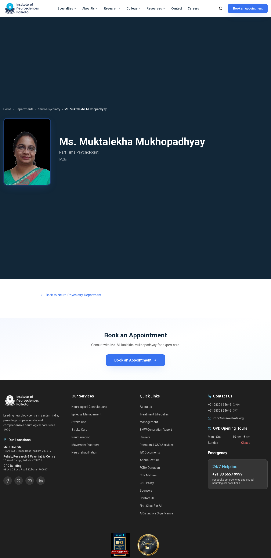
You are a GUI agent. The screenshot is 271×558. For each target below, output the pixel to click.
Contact (176, 8)
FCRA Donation (150, 467)
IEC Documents (150, 452)
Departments (24, 109)
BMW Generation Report (156, 429)
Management (149, 422)
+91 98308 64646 (219, 410)
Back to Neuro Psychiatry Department (73, 295)
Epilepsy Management (86, 414)
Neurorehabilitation (84, 452)
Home (7, 109)
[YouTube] (29, 480)
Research (110, 8)
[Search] (221, 8)
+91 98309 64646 (219, 404)
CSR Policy (147, 483)
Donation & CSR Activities (157, 445)
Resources (154, 8)
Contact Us (147, 498)
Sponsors (146, 490)
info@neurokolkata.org (228, 418)
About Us (88, 8)
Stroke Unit (79, 422)
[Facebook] (7, 480)
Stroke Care (79, 429)
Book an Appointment (248, 8)
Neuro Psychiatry (49, 109)
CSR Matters (148, 475)
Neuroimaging (81, 437)
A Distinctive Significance (156, 513)
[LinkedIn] (40, 480)
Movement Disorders (86, 445)
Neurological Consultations (89, 406)
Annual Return (149, 460)
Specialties (65, 8)
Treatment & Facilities (154, 414)
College (132, 8)
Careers (193, 8)
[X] (18, 480)
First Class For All (151, 505)
